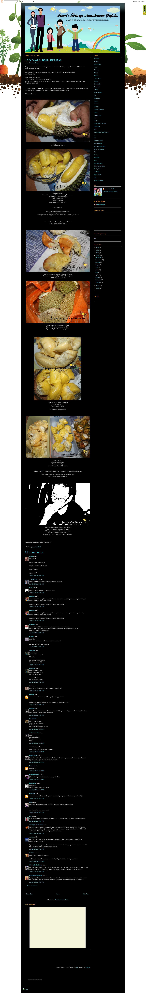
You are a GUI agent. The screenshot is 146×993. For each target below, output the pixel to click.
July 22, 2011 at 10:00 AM (36, 729)
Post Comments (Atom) (61, 900)
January (97, 282)
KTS (30, 802)
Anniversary (97, 64)
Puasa (96, 155)
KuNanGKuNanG (34, 774)
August (97, 265)
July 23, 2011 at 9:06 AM (36, 871)
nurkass (31, 636)
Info (95, 118)
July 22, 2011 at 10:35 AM (36, 743)
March (97, 277)
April (96, 275)
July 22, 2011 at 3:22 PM (36, 812)
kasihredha (32, 783)
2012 (97, 252)
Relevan (31, 766)
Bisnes (96, 73)
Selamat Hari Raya (99, 166)
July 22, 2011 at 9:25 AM (36, 690)
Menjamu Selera (34, 63)
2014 (97, 247)
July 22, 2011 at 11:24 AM (36, 770)
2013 (97, 250)
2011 (97, 255)
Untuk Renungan (98, 180)
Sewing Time (97, 169)
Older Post (86, 894)
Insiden (96, 121)
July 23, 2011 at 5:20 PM (36, 882)
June (97, 270)
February (98, 280)
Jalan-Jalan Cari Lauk (100, 123)
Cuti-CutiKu (97, 84)
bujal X (31, 587)
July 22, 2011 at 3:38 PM (36, 821)
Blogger (88, 967)
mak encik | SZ (33, 733)
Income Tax (97, 115)
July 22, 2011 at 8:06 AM (36, 575)
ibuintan (31, 853)
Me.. (95, 138)
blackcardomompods (35, 875)
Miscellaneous (98, 143)
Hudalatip (32, 793)
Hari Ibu (96, 104)
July (96, 267)
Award (95, 67)
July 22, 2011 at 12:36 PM (36, 790)
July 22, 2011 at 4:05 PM (36, 833)
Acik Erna (32, 624)
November (98, 260)
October (97, 262)
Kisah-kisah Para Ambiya (101, 132)
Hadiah (96, 101)
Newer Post (29, 894)
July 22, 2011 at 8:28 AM (36, 606)
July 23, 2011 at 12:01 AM (36, 861)
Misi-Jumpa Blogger (99, 146)
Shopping (96, 171)
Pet (95, 152)
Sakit (95, 160)
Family (96, 89)
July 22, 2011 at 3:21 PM (36, 798)
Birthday (96, 70)
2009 (97, 288)
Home (58, 894)
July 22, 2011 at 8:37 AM (36, 633)
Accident (96, 58)
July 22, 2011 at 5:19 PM (36, 849)
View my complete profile (110, 191)
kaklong (31, 694)
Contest (96, 81)
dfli (77, 967)
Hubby (96, 112)
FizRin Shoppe (100, 204)
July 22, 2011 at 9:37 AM (36, 715)
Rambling (96, 157)
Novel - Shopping (99, 149)
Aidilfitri (96, 61)
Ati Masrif (32, 650)
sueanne (31, 708)
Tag (95, 177)
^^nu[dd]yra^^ (33, 579)
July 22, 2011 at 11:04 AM (36, 762)
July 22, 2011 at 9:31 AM (36, 704)
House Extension (99, 109)
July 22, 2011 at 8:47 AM (36, 647)
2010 (97, 285)
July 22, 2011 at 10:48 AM (36, 751)
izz (30, 686)
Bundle (96, 75)
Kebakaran (97, 126)
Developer (97, 87)
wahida (31, 837)
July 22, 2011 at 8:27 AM (36, 592)
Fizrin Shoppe (98, 92)
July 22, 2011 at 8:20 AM (36, 584)
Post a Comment (32, 886)
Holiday (96, 106)
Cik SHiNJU (32, 719)
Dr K (30, 816)
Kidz (95, 129)
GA (95, 95)
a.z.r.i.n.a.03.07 (36, 547)
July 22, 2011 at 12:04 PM (36, 779)
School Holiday (98, 163)
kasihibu (32, 596)
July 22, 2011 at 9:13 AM (36, 682)
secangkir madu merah (36, 825)
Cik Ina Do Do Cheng (35, 865)
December (98, 257)
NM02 (31, 556)
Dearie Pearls (33, 755)
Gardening (97, 98)
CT (42, 471)
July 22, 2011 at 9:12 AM (36, 664)
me (95, 135)
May (96, 272)
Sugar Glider (97, 174)
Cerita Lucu (97, 78)
